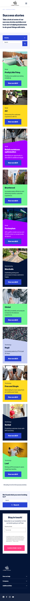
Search (16, 505)
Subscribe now (14, 548)
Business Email (8, 526)
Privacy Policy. (15, 541)
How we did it (13, 83)
